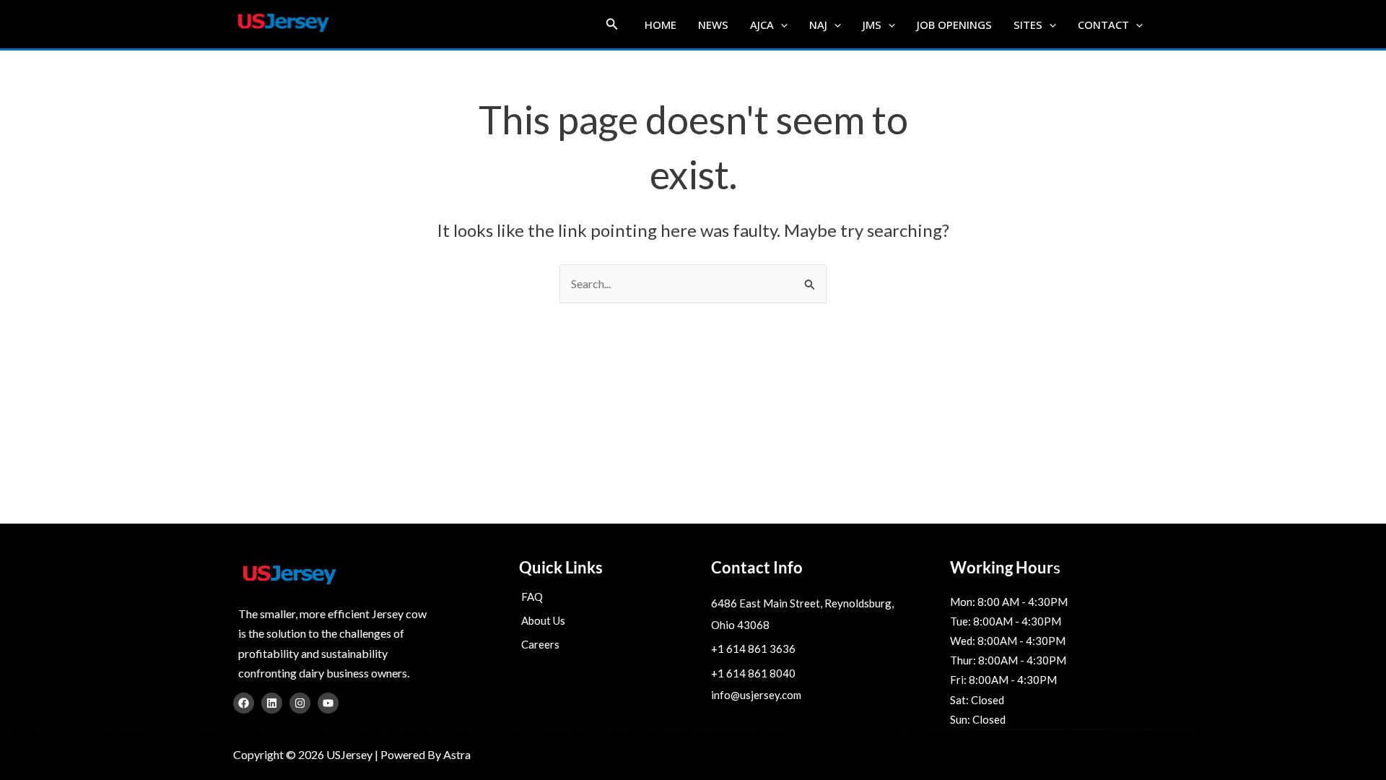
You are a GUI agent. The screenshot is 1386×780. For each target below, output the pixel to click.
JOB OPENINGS (954, 24)
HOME (660, 24)
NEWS (713, 24)
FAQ (532, 596)
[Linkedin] (271, 703)
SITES (1028, 24)
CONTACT (1103, 24)
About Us (543, 620)
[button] (612, 24)
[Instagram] (299, 703)
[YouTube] (328, 703)
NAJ (818, 24)
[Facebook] (243, 703)
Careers (540, 644)
